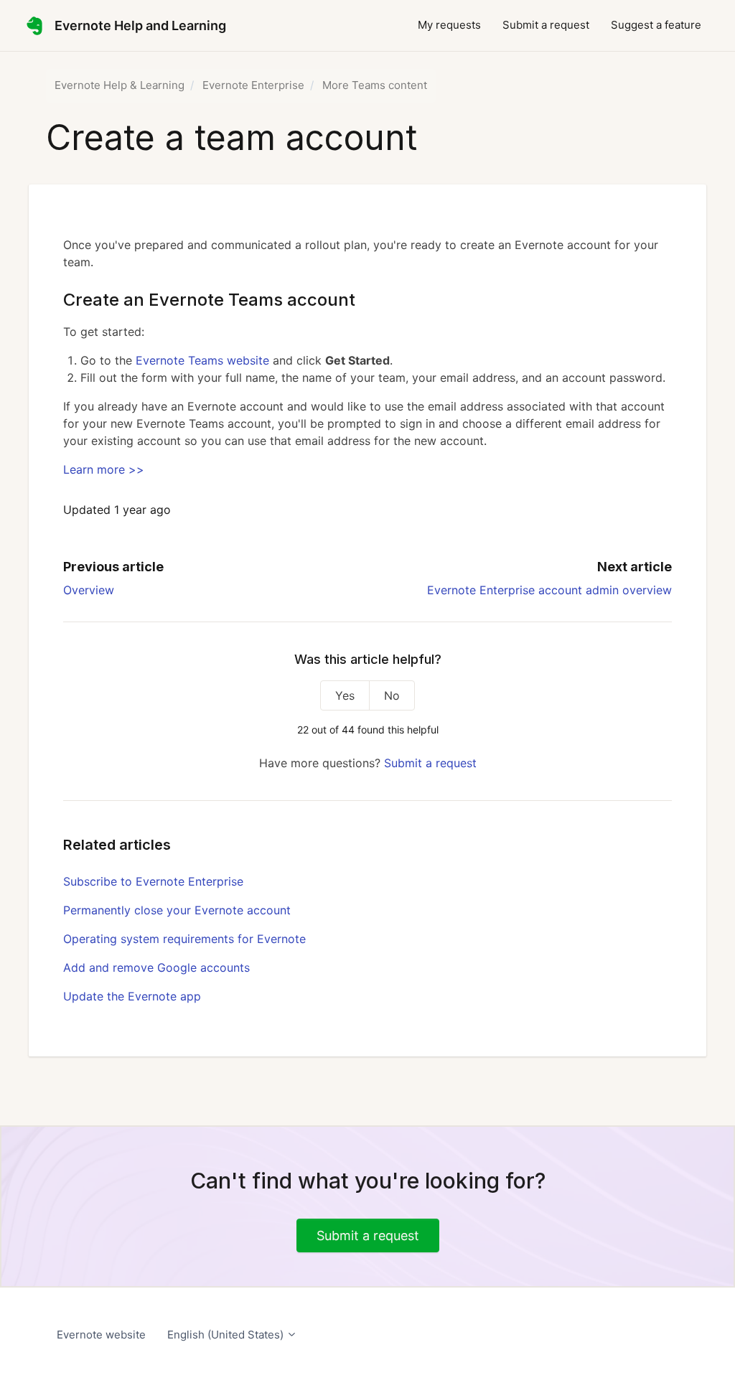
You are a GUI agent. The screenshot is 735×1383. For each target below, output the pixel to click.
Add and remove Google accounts (156, 967)
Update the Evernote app (132, 996)
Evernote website (101, 1334)
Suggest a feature (656, 25)
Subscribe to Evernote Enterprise (153, 881)
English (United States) (226, 1334)
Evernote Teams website (202, 360)
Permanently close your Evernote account (177, 910)
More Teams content (374, 85)
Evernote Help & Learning (119, 85)
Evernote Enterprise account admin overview (549, 590)
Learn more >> (103, 469)
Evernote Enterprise (253, 85)
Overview (88, 590)
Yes (345, 695)
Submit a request (545, 25)
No (392, 695)
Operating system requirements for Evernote (184, 939)
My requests (449, 25)
